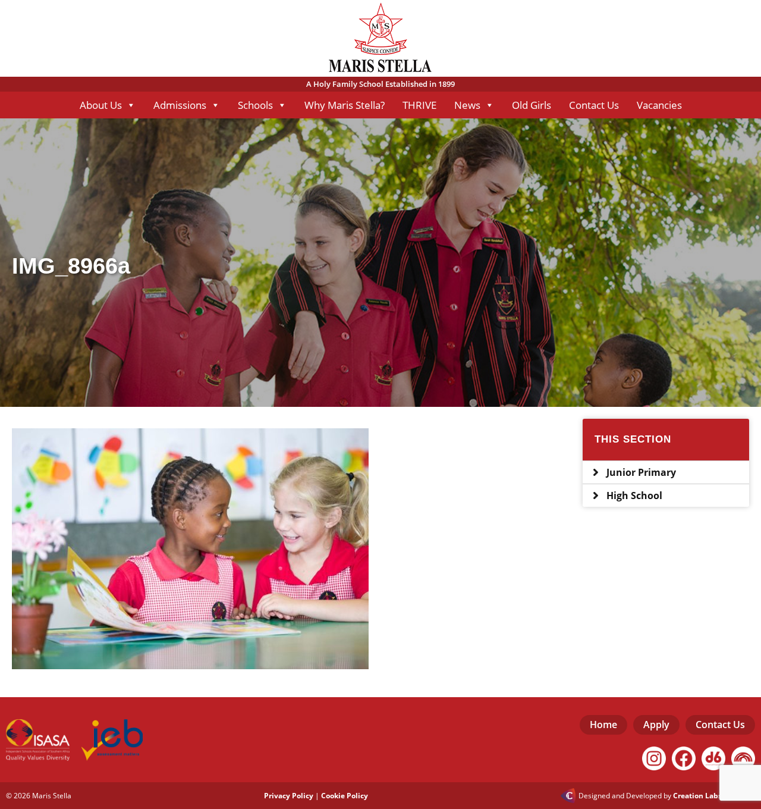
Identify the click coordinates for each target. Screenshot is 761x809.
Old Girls (531, 105)
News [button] (467, 105)
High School (634, 495)
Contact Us (594, 105)
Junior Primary (641, 472)
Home (603, 724)
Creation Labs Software (714, 796)
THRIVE (419, 105)
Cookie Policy (344, 796)
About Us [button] (101, 105)
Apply (656, 724)
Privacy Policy (288, 796)
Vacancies (659, 105)
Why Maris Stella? (344, 105)
